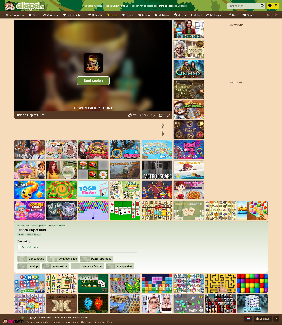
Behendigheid (75, 14)
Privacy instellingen (104, 322)
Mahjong (163, 14)
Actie (36, 14)
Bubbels (97, 14)
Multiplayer (216, 14)
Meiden (182, 14)
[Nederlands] (248, 319)
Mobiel (198, 14)
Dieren (129, 14)
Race (235, 14)
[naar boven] (276, 319)
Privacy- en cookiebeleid (65, 322)
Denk (113, 14)
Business (264, 319)
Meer (270, 14)
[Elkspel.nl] (24, 5)
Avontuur (52, 14)
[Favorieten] (270, 6)
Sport (250, 14)
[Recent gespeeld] (276, 6)
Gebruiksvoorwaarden (38, 322)
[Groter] (168, 115)
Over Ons (86, 322)
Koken (146, 14)
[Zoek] (262, 6)
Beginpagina (16, 14)
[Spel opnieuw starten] (161, 115)
